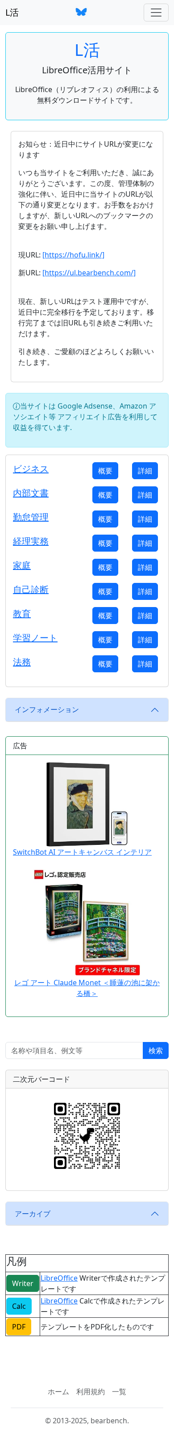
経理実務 (31, 541)
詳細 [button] (145, 471)
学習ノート (35, 638)
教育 (22, 613)
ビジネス (31, 469)
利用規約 (90, 1391)
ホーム (58, 1391)
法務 (22, 662)
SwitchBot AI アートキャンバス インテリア (82, 852)
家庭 (22, 565)
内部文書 (31, 493)
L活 (12, 12)
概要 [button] (105, 471)
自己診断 (31, 589)
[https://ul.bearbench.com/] (89, 273)
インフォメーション (47, 709)
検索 (156, 1050)
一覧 (119, 1391)
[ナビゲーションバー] (156, 12)
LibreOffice (59, 1278)
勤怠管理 (31, 517)
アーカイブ (32, 1214)
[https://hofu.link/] (73, 255)
